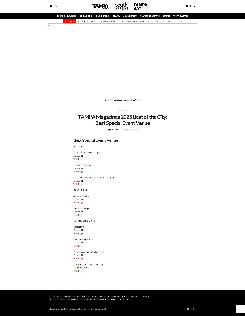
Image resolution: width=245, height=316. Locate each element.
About (52, 299)
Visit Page (78, 159)
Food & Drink (85, 16)
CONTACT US (159, 21)
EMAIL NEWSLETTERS (142, 21)
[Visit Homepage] (121, 6)
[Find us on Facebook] (191, 309)
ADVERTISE (70, 21)
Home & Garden (102, 16)
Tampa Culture (180, 16)
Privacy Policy (124, 299)
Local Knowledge (66, 16)
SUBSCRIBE (83, 21)
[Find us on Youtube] (188, 309)
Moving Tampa (130, 16)
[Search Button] (56, 6)
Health (166, 16)
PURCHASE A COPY (107, 21)
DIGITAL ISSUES (124, 21)
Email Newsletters (101, 299)
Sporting (116, 296)
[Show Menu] (51, 6)
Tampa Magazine (112, 129)
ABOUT (93, 21)
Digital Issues (87, 299)
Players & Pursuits (150, 16)
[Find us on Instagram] (194, 309)
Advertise (146, 296)
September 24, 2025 (131, 130)
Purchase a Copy (73, 299)
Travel (116, 16)
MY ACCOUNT (174, 21)
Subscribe (60, 299)
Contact (113, 299)
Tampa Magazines (94, 309)
